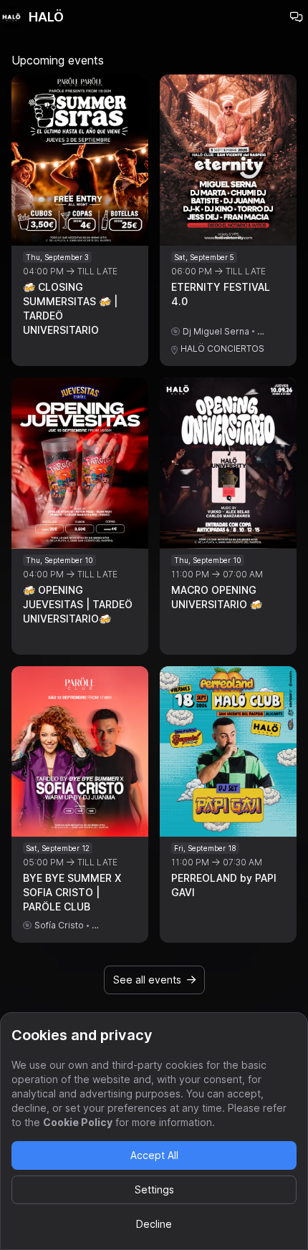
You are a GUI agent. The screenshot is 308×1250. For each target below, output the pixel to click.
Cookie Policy (77, 1122)
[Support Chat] (296, 17)
